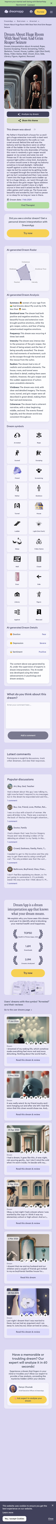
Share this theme (30, 120)
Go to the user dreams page (17, 1009)
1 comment (12, 800)
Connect (31, 5)
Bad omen (21, 21)
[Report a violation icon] (34, 129)
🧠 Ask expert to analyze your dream (28, 1399)
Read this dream (28, 1277)
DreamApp (8, 21)
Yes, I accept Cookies (14, 1518)
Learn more (8, 1512)
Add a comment (28, 735)
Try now (40, 12)
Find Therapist (28, 205)
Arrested (33, 21)
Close (50, 1518)
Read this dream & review (28, 1060)
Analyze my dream (30, 114)
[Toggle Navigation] (51, 11)
